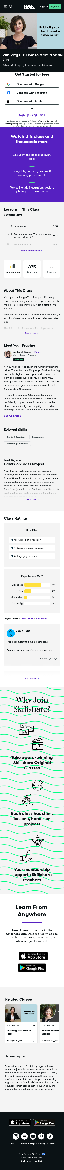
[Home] (30, 6)
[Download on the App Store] (32, 956)
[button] (5, 7)
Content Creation (16, 437)
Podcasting (38, 437)
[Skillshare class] (21, 1013)
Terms (52, 1143)
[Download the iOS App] (20, 1122)
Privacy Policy (11, 124)
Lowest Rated (26, 618)
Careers (23, 1143)
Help (32, 1143)
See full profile (12, 415)
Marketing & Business (17, 443)
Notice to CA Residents (32, 1157)
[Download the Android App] (44, 1122)
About (12, 1143)
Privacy (42, 1143)
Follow (37, 352)
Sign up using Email (32, 115)
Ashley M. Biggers (27, 352)
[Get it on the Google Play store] (32, 967)
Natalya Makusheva (27, 678)
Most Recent (41, 618)
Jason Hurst (23, 630)
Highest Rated (11, 618)
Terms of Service (46, 121)
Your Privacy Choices (29, 1154)
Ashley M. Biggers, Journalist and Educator (28, 65)
